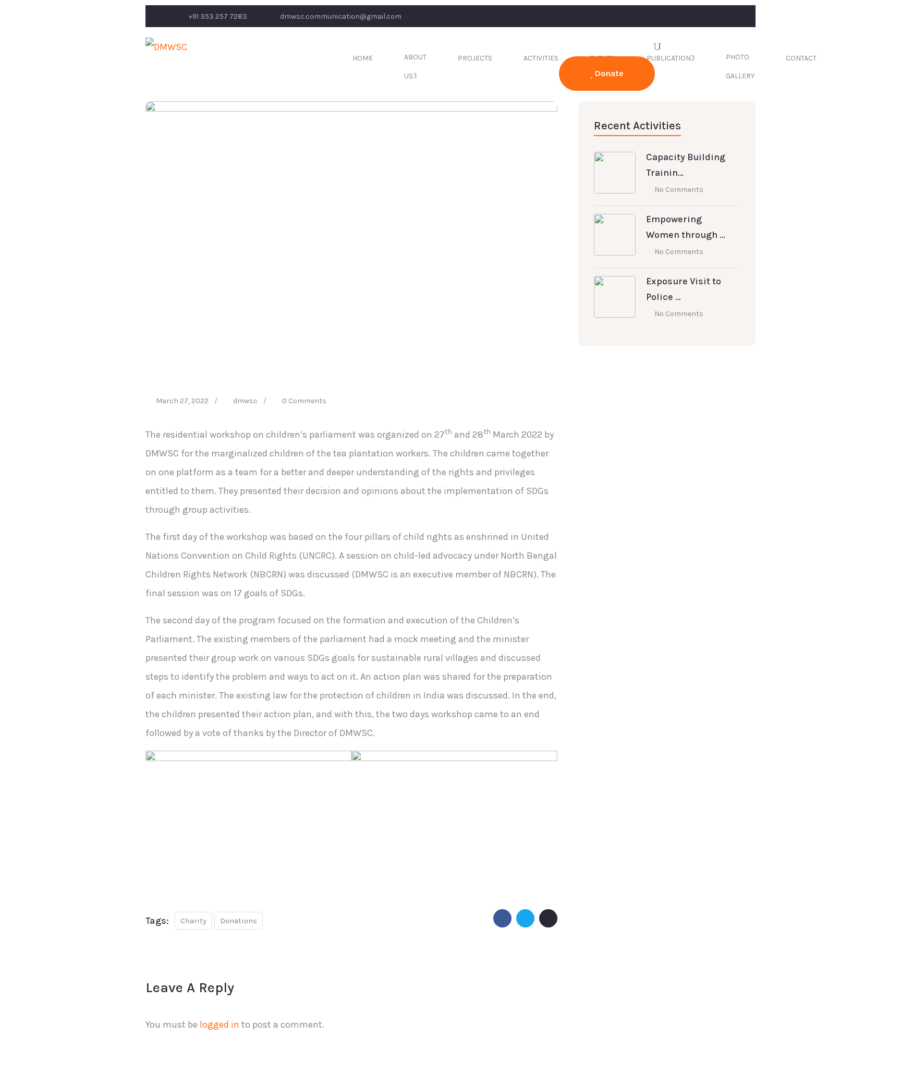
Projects (475, 58)
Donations (238, 920)
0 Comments (304, 400)
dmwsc (245, 400)
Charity (193, 920)
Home (362, 58)
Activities (540, 58)
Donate (608, 73)
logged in (219, 1024)
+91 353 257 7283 (218, 16)
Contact (801, 58)
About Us (415, 66)
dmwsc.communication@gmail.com (340, 16)
